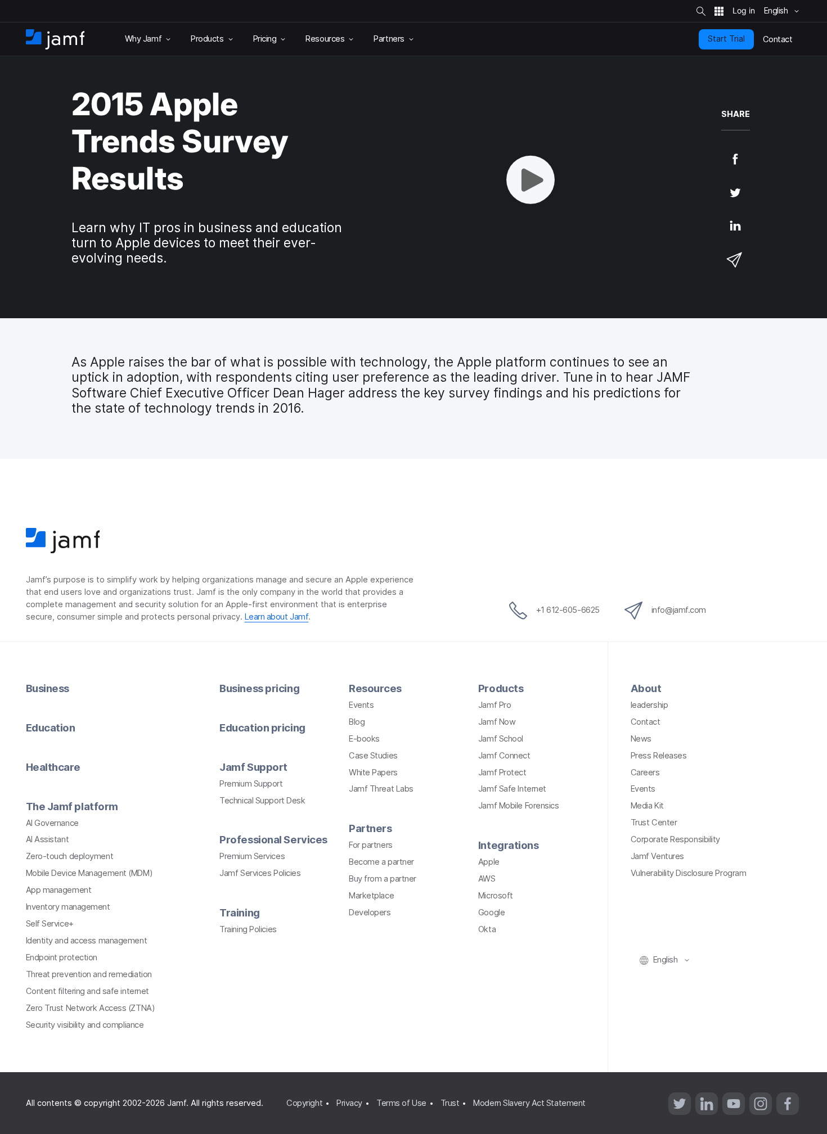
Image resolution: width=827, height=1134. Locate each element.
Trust (450, 1103)
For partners (371, 845)
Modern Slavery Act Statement (529, 1103)
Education (50, 727)
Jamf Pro (494, 705)
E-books (364, 739)
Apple (489, 862)
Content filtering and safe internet (87, 991)
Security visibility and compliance (85, 1025)
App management (59, 890)
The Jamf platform (72, 806)
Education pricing (262, 727)
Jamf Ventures (657, 856)
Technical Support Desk (262, 801)
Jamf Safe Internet (512, 789)
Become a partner (381, 862)
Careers (645, 772)
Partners (370, 828)
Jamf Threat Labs (381, 789)
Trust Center (654, 822)
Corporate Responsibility (675, 839)
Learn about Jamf (277, 617)
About (646, 688)
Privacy (349, 1103)
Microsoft (495, 896)
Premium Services (252, 856)
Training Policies (247, 929)
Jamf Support (253, 767)
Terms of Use (401, 1103)
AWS (487, 879)
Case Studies (373, 756)
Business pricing (259, 688)
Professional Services (273, 839)
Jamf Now (496, 722)
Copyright (304, 1103)
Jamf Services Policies (259, 873)
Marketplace (371, 896)
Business (47, 688)
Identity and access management (86, 941)
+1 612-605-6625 (568, 610)
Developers (370, 912)
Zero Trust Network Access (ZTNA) (90, 1008)
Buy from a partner (382, 879)
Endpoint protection (61, 957)
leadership (649, 705)
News (641, 739)
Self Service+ (50, 924)
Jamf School (500, 739)
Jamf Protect (502, 772)
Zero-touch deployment (70, 856)
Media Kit (647, 806)
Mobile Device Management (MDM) (89, 873)
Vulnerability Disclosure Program (689, 873)
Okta (487, 929)
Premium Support (250, 784)
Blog (357, 722)
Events (361, 705)
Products (500, 688)
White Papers (373, 772)
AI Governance (52, 823)
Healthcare (53, 767)
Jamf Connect (504, 756)
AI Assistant (47, 839)
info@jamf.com (678, 610)
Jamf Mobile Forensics (518, 806)
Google (491, 912)
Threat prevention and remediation (89, 974)
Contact (645, 722)
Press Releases (659, 756)
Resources (375, 688)
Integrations (508, 845)
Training (239, 912)
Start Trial (726, 39)
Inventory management (68, 907)
